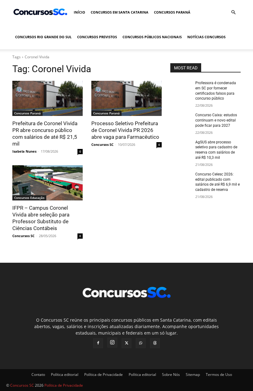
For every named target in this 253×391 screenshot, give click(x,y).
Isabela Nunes (24, 151)
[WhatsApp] (141, 343)
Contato (38, 374)
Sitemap (193, 374)
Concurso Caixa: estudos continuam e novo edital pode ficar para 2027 (216, 120)
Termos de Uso (219, 374)
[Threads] (155, 343)
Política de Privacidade (103, 374)
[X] (126, 343)
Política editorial (64, 374)
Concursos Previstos (97, 37)
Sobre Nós (171, 374)
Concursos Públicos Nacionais (152, 37)
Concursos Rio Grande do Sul (43, 37)
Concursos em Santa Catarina (119, 12)
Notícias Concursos (206, 37)
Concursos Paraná (172, 12)
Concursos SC (102, 144)
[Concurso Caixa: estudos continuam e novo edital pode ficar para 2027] (180, 120)
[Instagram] (112, 343)
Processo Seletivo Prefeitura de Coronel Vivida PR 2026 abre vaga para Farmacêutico (125, 130)
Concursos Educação (29, 198)
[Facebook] (98, 343)
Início (79, 12)
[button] (233, 12)
